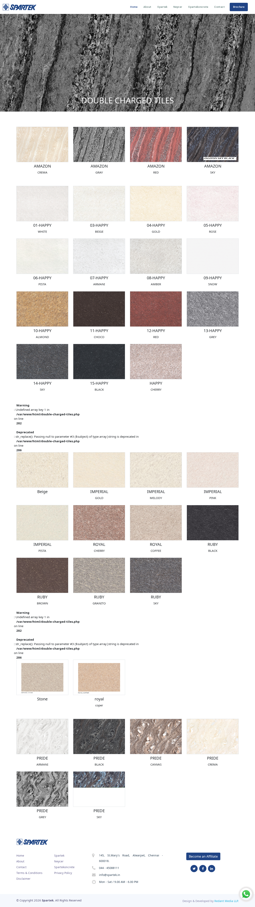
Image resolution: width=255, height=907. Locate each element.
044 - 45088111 (109, 868)
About (147, 6)
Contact (219, 6)
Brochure (238, 6)
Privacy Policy (63, 873)
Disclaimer (23, 879)
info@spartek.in (109, 875)
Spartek (162, 6)
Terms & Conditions (29, 873)
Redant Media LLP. (226, 901)
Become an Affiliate (203, 856)
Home (133, 6)
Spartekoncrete (198, 6)
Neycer (177, 6)
